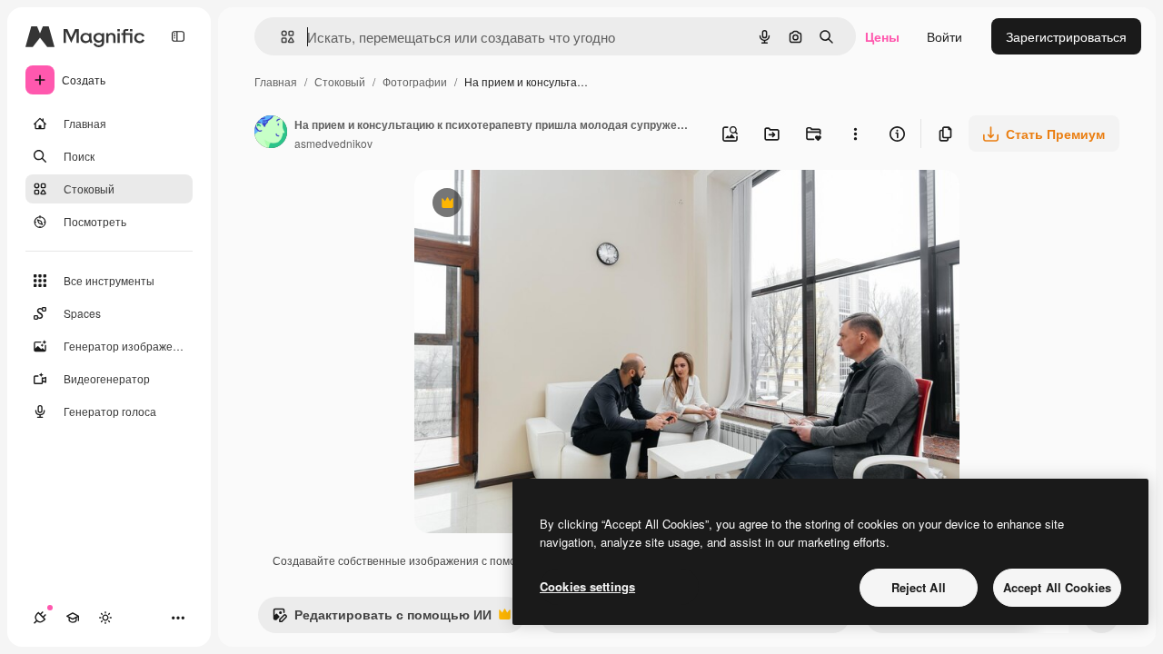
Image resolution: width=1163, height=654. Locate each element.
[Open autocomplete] (280, 37)
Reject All (918, 587)
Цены (882, 36)
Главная (275, 81)
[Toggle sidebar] (178, 36)
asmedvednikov (333, 143)
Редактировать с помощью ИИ (382, 618)
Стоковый (339, 81)
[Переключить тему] (105, 617)
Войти (944, 36)
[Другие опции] (855, 133)
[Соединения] (40, 617)
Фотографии (415, 81)
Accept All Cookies (1057, 587)
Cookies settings (587, 586)
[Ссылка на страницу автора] (270, 133)
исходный (536, 204)
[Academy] (72, 617)
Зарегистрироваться (1066, 36)
